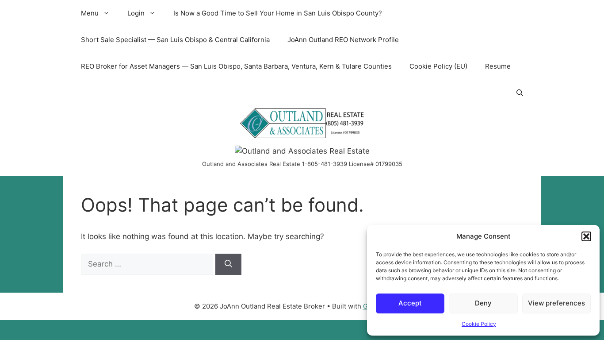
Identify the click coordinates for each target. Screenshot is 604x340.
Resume (498, 66)
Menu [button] (90, 13)
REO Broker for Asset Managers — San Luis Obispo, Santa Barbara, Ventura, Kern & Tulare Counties (236, 66)
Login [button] (136, 13)
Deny (483, 303)
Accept (410, 303)
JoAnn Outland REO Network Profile (343, 39)
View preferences (556, 303)
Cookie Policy (479, 324)
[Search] (228, 264)
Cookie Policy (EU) (438, 66)
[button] (586, 236)
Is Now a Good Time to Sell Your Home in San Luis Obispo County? (277, 13)
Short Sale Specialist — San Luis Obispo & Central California (175, 39)
